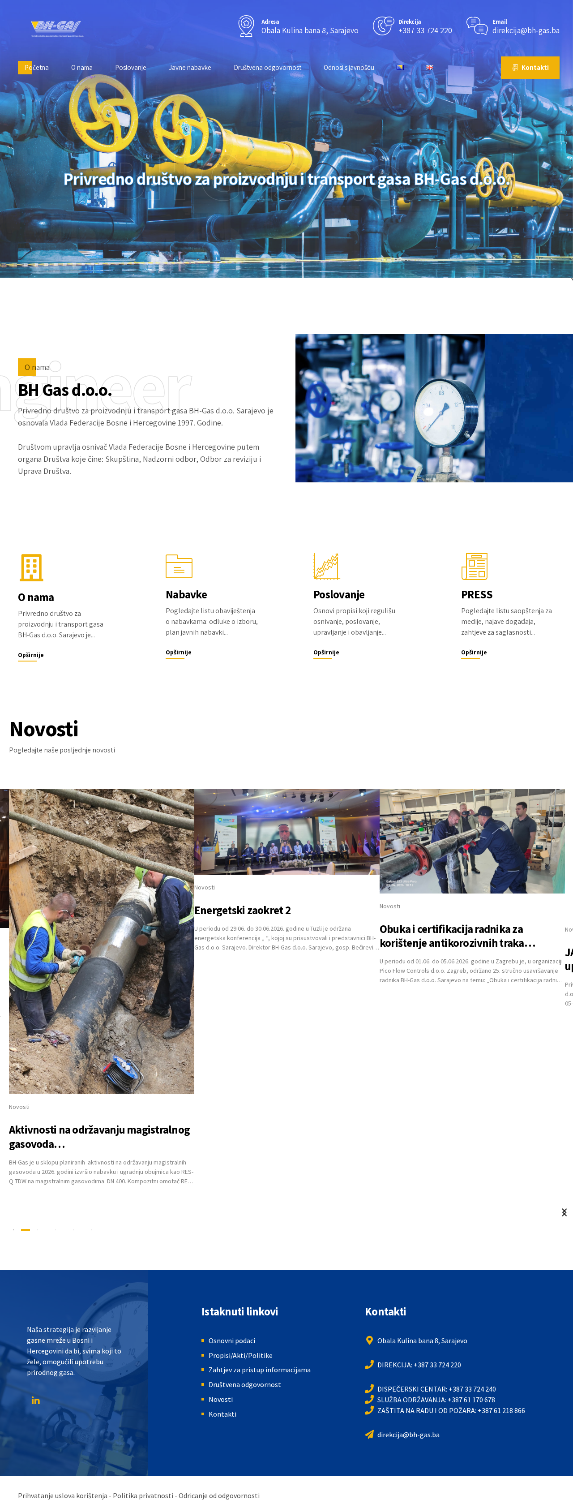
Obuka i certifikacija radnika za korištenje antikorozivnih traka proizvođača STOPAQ (452, 943)
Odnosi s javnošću (349, 67)
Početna (37, 67)
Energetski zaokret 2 (242, 910)
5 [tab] (91, 1229)
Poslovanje (130, 67)
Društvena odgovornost (267, 67)
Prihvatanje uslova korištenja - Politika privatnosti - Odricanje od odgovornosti (139, 1495)
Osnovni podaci (232, 1340)
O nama (82, 67)
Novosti (19, 1107)
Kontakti (222, 1413)
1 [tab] (13, 1229)
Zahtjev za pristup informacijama (260, 1369)
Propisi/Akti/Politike (241, 1355)
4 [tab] (73, 1229)
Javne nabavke (190, 67)
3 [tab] (55, 1229)
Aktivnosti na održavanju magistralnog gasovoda (99, 1136)
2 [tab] (37, 1229)
